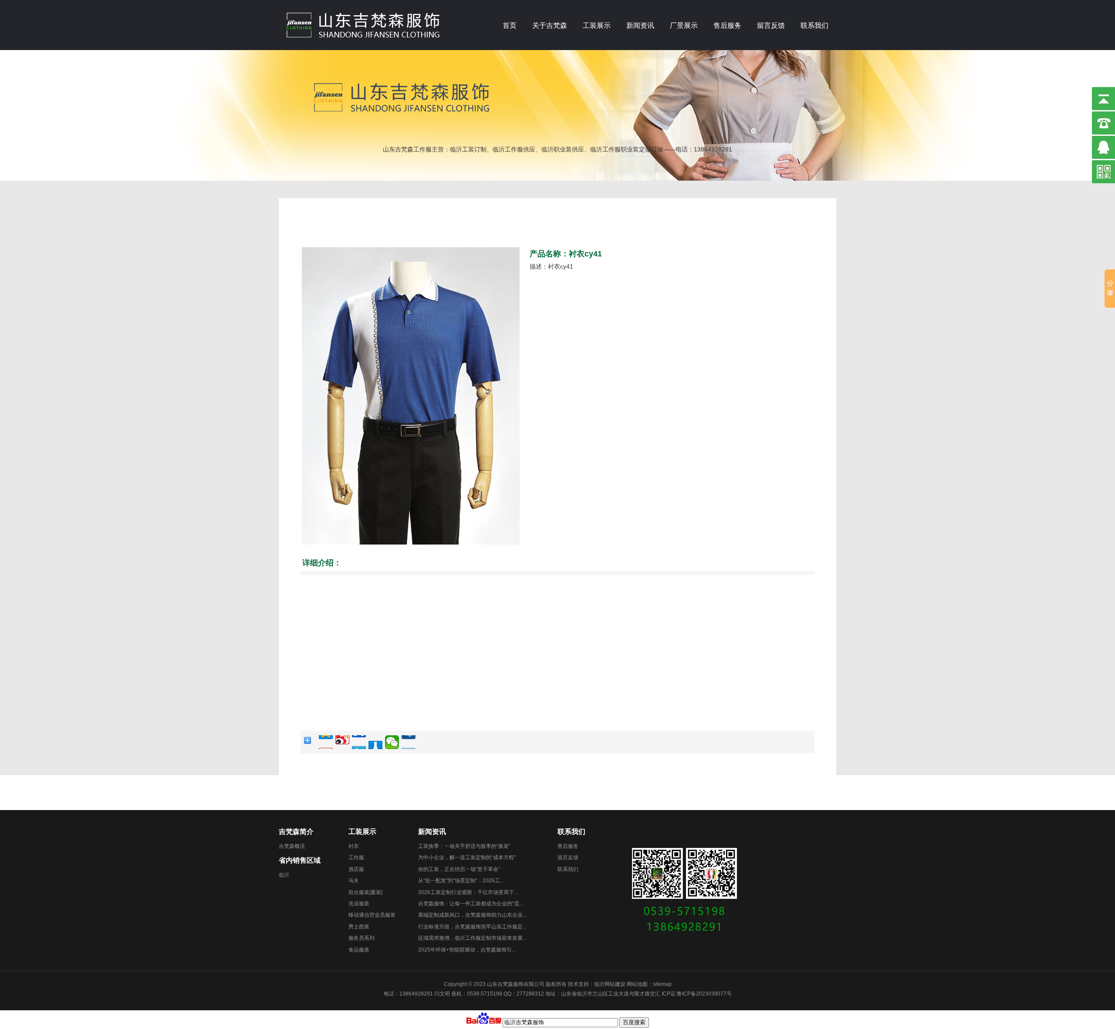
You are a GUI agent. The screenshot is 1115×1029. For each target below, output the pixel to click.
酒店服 (356, 869)
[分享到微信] (392, 742)
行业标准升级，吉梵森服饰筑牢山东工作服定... (472, 927)
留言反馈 (771, 25)
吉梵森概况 (292, 846)
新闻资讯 (640, 25)
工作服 (356, 857)
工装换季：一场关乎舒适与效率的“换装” (464, 846)
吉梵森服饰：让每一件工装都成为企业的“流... (470, 904)
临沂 (284, 875)
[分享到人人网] (375, 742)
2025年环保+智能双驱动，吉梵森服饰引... (467, 950)
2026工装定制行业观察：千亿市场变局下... (468, 892)
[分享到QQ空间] (326, 742)
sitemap (662, 984)
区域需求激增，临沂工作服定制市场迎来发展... (472, 938)
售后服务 (727, 25)
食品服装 (358, 950)
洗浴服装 (358, 904)
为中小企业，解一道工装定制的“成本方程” (467, 857)
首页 (510, 25)
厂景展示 (684, 25)
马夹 (353, 881)
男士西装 (358, 927)
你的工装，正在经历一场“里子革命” (459, 869)
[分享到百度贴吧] (409, 742)
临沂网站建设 (609, 984)
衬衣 (353, 846)
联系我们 (814, 25)
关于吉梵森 (549, 25)
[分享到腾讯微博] (359, 742)
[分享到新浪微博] (342, 742)
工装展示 (597, 25)
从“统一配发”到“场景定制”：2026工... (461, 881)
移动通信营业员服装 (371, 915)
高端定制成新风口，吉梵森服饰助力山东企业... (472, 915)
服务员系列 (361, 938)
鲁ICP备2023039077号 (704, 994)
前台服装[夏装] (365, 892)
